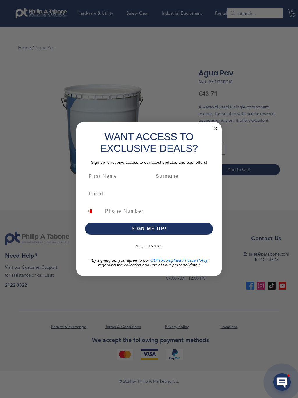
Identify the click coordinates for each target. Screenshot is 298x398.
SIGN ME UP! (149, 228)
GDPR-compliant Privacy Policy (179, 260)
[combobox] (93, 211)
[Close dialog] (215, 128)
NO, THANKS (149, 246)
